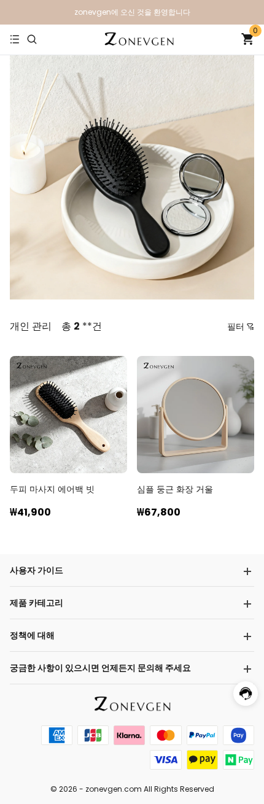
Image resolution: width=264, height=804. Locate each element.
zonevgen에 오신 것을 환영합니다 (132, 12)
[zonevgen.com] (138, 40)
